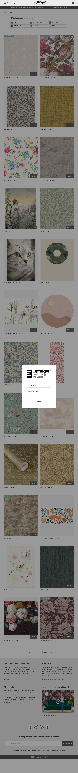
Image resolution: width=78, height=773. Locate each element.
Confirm (39, 401)
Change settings (6, 770)
